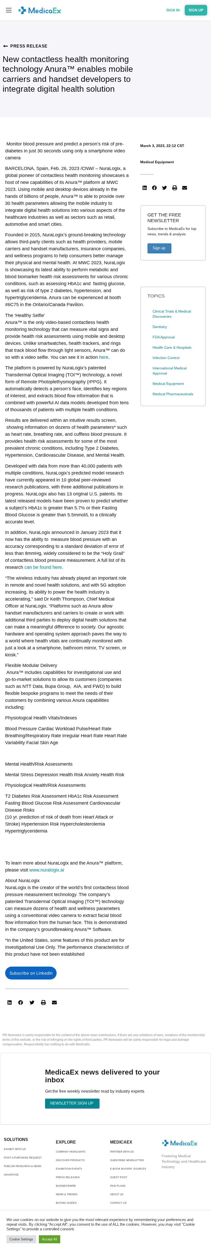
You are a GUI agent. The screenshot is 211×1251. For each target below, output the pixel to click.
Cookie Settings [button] (21, 1239)
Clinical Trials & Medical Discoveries (172, 313)
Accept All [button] (49, 1239)
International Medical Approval (170, 370)
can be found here (43, 567)
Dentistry (160, 327)
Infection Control (166, 358)
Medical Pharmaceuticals (173, 394)
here (103, 357)
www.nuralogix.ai (46, 870)
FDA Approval (164, 337)
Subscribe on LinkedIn (31, 973)
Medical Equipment (157, 162)
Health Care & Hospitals (172, 347)
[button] (8, 10)
